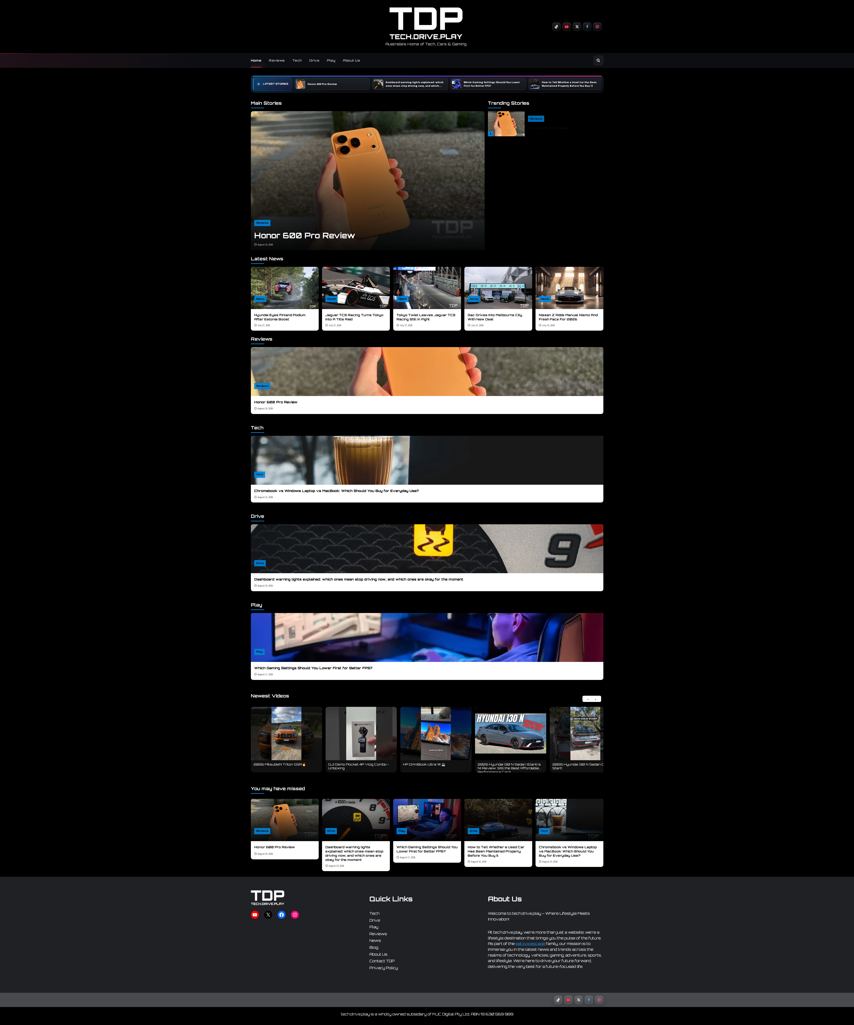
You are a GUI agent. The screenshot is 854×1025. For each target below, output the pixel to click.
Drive (314, 60)
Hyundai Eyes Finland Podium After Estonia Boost (280, 317)
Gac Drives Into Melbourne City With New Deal (495, 317)
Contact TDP (382, 961)
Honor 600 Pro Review (304, 235)
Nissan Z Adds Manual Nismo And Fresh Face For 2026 (568, 317)
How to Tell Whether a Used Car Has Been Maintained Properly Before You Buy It (496, 851)
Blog (373, 947)
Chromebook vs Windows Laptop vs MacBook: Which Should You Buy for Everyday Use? (336, 491)
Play (331, 60)
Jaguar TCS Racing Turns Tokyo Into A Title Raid (354, 317)
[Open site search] (598, 60)
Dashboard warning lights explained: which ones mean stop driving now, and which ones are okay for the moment (358, 579)
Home (256, 60)
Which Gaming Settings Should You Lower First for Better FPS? (313, 668)
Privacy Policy (383, 967)
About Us (351, 60)
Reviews (277, 60)
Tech (297, 60)
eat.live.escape (530, 943)
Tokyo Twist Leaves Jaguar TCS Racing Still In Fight (426, 317)
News (260, 298)
